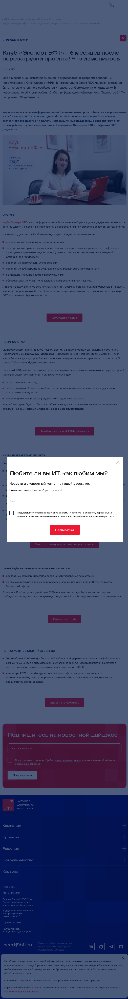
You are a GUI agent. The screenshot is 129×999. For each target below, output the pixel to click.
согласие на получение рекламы (51, 512)
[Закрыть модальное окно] (118, 462)
